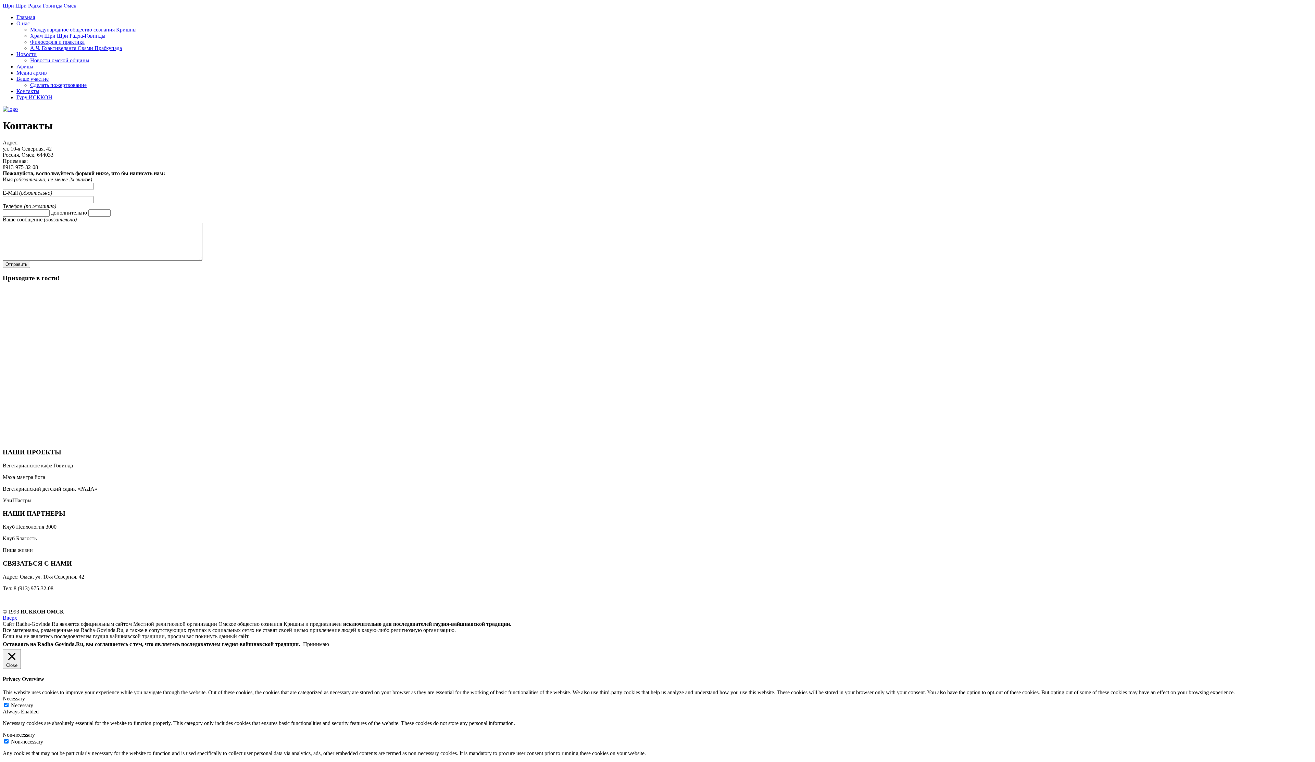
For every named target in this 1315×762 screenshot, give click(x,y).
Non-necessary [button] (19, 735)
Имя (8, 179)
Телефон (13, 206)
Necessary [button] (14, 698)
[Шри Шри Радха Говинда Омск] (10, 109)
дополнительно (69, 213)
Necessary (22, 705)
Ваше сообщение (23, 219)
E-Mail (11, 193)
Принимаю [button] (316, 644)
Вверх (10, 618)
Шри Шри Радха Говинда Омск (39, 6)
